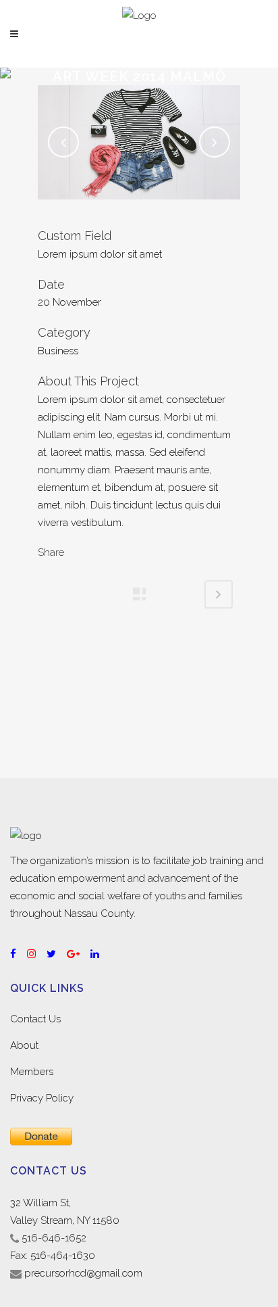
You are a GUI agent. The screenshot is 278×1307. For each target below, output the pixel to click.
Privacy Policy (42, 1098)
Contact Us (35, 1019)
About (24, 1045)
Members (31, 1072)
